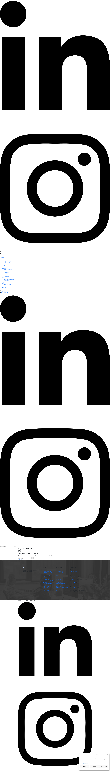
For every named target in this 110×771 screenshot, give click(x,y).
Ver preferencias (104, 766)
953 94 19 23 (72, 582)
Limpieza (6, 271)
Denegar (94, 766)
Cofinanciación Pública (49, 580)
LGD (3, 277)
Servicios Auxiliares (8, 269)
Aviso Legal (101, 768)
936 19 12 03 (3, 294)
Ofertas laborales (7, 284)
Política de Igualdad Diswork (62, 587)
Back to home (21, 559)
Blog (3, 282)
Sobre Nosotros (7, 261)
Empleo (3, 283)
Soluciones (4, 268)
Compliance (58, 579)
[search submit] (15, 546)
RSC (4, 265)
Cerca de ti (4, 287)
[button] (107, 754)
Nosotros (4, 260)
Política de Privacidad (95, 768)
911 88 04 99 (72, 576)
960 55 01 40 (72, 587)
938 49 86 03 (72, 579)
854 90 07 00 (72, 585)
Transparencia (7, 264)
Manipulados (6, 272)
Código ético (60, 582)
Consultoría (6, 276)
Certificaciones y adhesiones (10, 266)
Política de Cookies (89, 768)
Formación (6, 275)
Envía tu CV (6, 286)
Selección (6, 273)
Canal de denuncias (62, 580)
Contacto (4, 288)
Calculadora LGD (7, 280)
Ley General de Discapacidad (10, 279)
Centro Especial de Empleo (9, 262)
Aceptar (84, 766)
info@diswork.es (3, 255)
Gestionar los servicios (84, 763)
